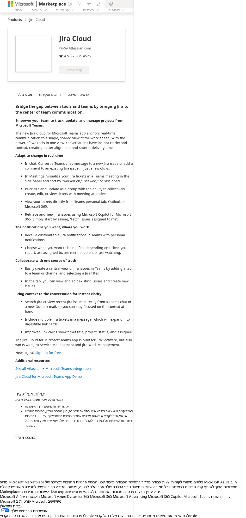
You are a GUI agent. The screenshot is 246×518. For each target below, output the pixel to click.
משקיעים (54, 501)
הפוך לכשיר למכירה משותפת (33, 486)
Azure (61, 496)
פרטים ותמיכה (78, 94)
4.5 (66, 56)
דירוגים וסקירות (50, 94)
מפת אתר (41, 515)
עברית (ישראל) (11, 506)
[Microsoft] (21, 4)
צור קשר (27, 515)
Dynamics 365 (78, 496)
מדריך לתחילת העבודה (133, 482)
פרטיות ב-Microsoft (31, 501)
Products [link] (15, 19)
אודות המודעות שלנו (125, 515)
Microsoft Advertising (130, 496)
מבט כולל (25, 94)
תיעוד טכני (106, 482)
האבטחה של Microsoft (38, 496)
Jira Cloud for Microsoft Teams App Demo (48, 376)
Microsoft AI (9, 496)
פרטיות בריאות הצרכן (66, 515)
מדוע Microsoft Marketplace (22, 482)
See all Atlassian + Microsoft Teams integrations (53, 368)
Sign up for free (48, 352)
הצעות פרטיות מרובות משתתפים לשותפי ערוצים (108, 491)
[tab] (26, 94)
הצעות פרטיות (87, 482)
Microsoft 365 (101, 496)
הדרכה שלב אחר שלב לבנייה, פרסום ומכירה (89, 486)
